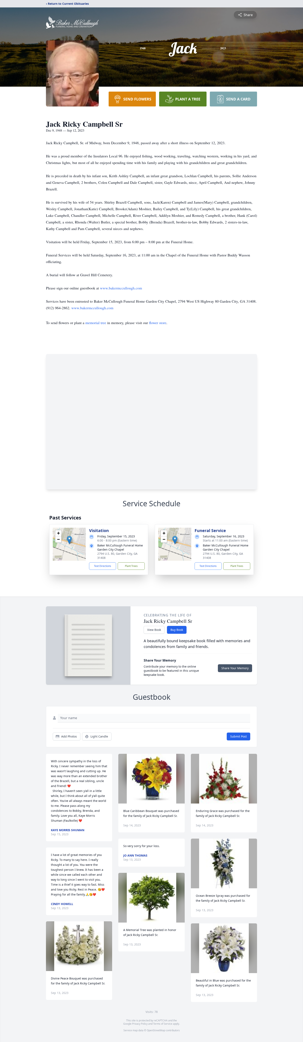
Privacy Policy (140, 1023)
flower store (157, 322)
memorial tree (95, 322)
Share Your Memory (235, 668)
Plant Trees (131, 566)
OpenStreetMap (156, 1030)
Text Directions (102, 566)
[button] (69, 540)
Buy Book (176, 630)
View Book (154, 630)
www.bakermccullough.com (121, 288)
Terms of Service (162, 1023)
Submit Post (238, 736)
